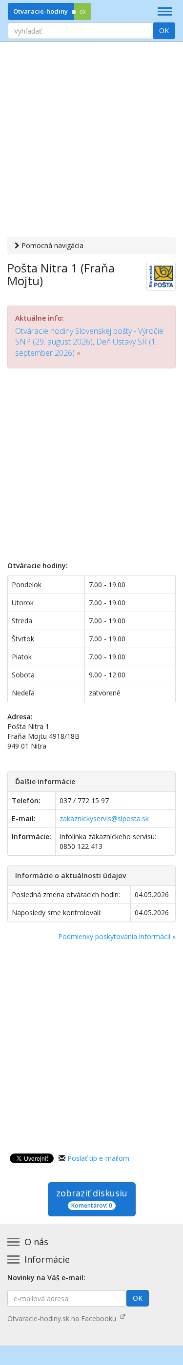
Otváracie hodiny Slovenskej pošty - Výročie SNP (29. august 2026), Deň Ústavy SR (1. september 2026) (89, 342)
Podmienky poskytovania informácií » (117, 936)
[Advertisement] (91, 140)
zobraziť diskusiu (91, 1198)
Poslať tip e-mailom (98, 1158)
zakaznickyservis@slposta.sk (104, 818)
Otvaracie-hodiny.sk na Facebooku (63, 1318)
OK (164, 30)
